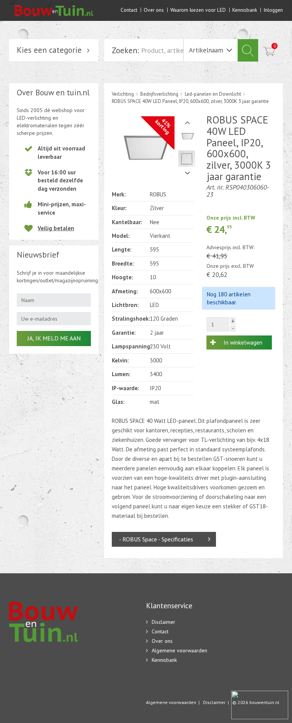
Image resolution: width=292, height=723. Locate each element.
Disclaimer (163, 622)
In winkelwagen (243, 342)
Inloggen (273, 9)
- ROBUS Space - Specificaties (156, 539)
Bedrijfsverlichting (159, 94)
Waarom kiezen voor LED (198, 9)
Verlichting (123, 94)
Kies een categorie (49, 50)
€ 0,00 (274, 46)
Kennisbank (244, 9)
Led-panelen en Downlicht (213, 94)
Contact (129, 9)
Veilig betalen (56, 228)
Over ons (154, 9)
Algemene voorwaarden (179, 650)
